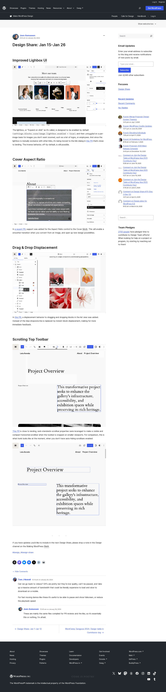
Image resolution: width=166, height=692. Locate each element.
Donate (103, 659)
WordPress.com (136, 651)
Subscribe (124, 70)
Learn (71, 651)
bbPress (133, 659)
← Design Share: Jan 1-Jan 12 (28, 629)
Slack (46, 546)
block (85, 229)
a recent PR (20, 229)
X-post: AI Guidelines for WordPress (137, 139)
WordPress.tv (75, 663)
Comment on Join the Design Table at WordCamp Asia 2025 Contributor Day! (135, 158)
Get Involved (104, 651)
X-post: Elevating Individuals (134, 133)
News (12, 655)
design (16, 552)
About (12, 651)
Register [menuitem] (162, 2)
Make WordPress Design (23, 16)
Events (102, 655)
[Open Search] (139, 8)
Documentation (75, 655)
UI (45, 60)
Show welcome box (145, 24)
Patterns (42, 663)
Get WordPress (154, 8)
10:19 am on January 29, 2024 (42, 580)
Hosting (13, 659)
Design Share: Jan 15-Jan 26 (39, 44)
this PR (89, 141)
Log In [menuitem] (154, 2)
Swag (102, 663)
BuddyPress (135, 663)
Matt (132, 655)
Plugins (42, 659)
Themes (42, 655)
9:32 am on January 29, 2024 (30, 38)
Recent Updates (126, 99)
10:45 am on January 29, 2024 (50, 609)
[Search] (151, 36)
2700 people (123, 232)
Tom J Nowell (24, 579)
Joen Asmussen (27, 35)
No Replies (123, 108)
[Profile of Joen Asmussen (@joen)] (16, 37)
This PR (16, 431)
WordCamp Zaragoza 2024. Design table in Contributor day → (84, 631)
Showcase (43, 651)
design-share (27, 552)
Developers (74, 659)
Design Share (124, 89)
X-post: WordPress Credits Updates (137, 126)
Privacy (13, 663)
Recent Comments (126, 103)
